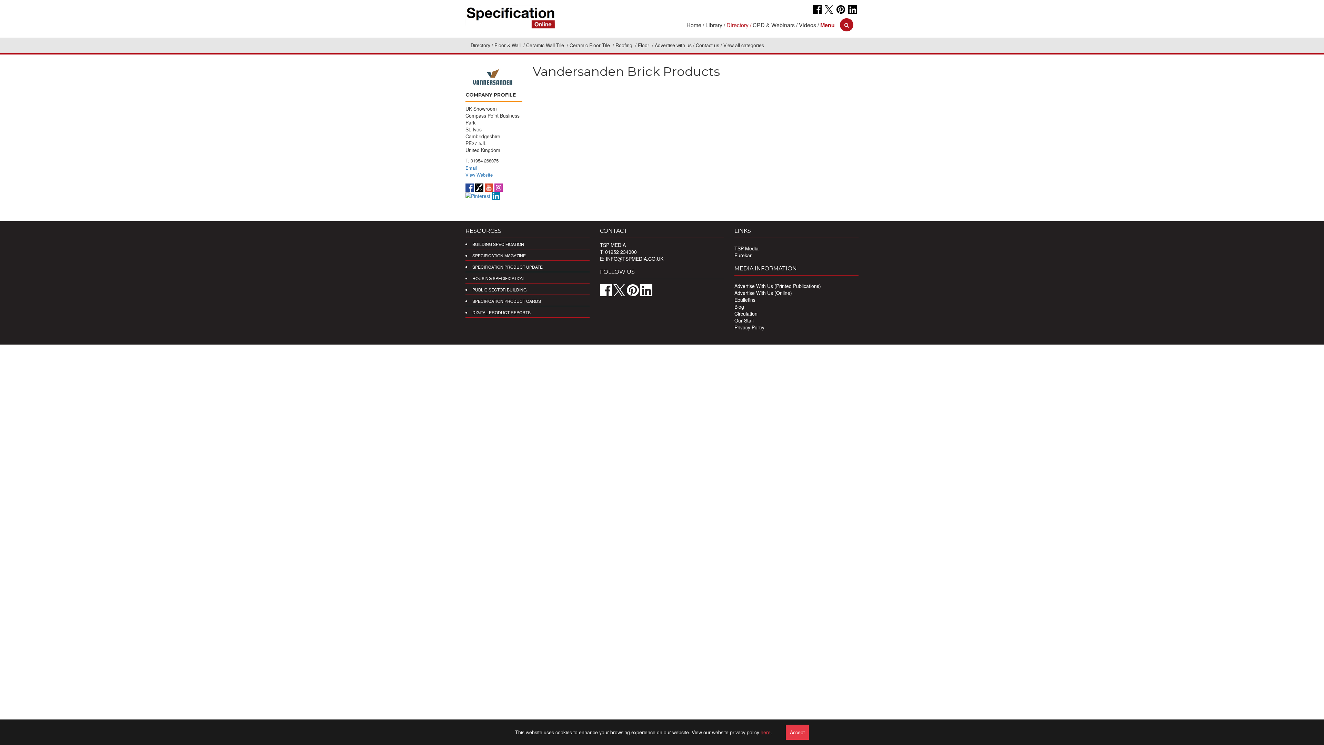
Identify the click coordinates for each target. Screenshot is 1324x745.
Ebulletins (744, 299)
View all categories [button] (743, 45)
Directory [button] (737, 25)
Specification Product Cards (506, 301)
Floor (644, 45)
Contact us (707, 45)
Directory (480, 45)
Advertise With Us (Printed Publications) (777, 285)
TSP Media (746, 248)
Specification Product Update (507, 267)
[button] (827, 25)
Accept (797, 732)
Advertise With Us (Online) (763, 292)
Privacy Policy (749, 327)
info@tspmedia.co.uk (634, 258)
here (766, 732)
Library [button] (713, 25)
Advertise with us (673, 45)
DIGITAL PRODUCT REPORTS (501, 312)
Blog (739, 306)
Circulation (746, 313)
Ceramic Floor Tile (590, 45)
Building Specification (498, 244)
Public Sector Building (499, 289)
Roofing (624, 45)
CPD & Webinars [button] (774, 25)
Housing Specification (498, 278)
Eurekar (743, 255)
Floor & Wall (508, 45)
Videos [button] (807, 25)
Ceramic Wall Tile (545, 45)
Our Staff (744, 320)
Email (471, 168)
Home (693, 25)
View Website (479, 174)
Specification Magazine (499, 255)
